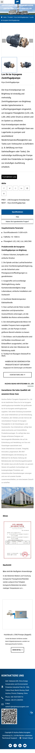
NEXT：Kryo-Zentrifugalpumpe (13, 203)
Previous (4, 41)
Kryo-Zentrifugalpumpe (21, 17)
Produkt (10, 17)
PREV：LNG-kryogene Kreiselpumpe (15, 200)
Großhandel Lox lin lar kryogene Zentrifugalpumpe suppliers (16, 409)
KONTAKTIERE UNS (16, 375)
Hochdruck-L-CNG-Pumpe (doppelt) (16, 635)
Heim (4, 17)
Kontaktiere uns (9, 177)
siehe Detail (15, 650)
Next (31, 41)
